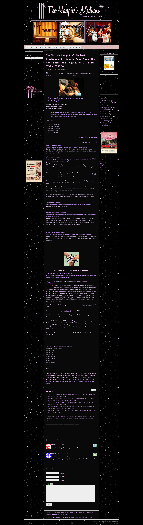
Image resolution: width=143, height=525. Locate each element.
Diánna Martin (103, 111)
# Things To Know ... (55, 49)
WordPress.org (103, 170)
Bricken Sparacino (73, 416)
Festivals (61, 424)
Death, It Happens (81, 281)
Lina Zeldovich (103, 114)
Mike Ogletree (88, 416)
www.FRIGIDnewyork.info (62, 381)
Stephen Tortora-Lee (104, 107)
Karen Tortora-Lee (104, 100)
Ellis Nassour (103, 118)
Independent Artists (65, 47)
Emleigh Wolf (81, 416)
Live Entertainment (51, 47)
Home (27, 47)
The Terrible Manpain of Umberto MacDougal (59, 346)
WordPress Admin (114, 523)
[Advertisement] (71, 431)
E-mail (62, 476)
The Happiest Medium (53, 69)
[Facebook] (111, 62)
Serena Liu (102, 125)
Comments (103, 167)
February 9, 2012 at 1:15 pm (64, 444)
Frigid (66, 424)
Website (62, 480)
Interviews (34, 47)
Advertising (77, 47)
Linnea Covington (104, 123)
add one (67, 440)
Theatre (41, 47)
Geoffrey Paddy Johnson (106, 102)
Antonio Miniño (103, 105)
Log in (101, 163)
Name (62, 473)
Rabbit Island (58, 291)
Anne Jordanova (104, 109)
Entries (103, 165)
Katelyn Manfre (103, 120)
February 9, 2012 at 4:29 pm (63, 453)
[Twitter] (106, 62)
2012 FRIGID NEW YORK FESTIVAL (60, 416)
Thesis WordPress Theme (106, 521)
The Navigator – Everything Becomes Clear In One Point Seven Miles (72, 517)
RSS (110, 100)
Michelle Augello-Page (105, 116)
